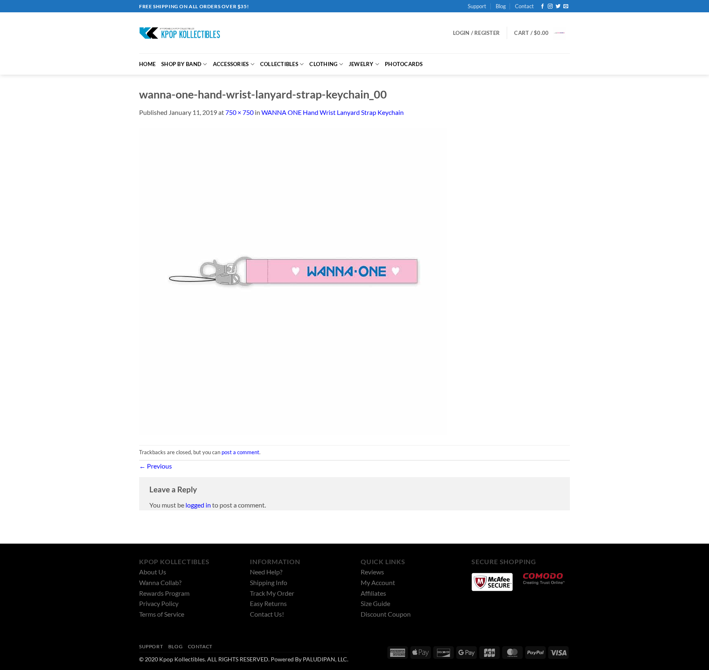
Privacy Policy (158, 603)
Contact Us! (267, 614)
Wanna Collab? (160, 582)
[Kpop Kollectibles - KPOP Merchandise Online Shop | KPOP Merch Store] (180, 33)
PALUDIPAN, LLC (325, 659)
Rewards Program (164, 593)
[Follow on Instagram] (550, 6)
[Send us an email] (565, 6)
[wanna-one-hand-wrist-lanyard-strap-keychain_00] (293, 280)
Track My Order (272, 593)
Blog (501, 6)
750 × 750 (239, 112)
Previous (155, 466)
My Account (378, 582)
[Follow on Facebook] (542, 6)
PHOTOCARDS (404, 64)
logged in (198, 505)
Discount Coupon (386, 614)
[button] (540, 33)
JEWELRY (361, 64)
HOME (147, 64)
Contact (524, 6)
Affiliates (373, 593)
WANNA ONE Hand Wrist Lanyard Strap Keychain (332, 112)
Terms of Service (161, 614)
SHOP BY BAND (181, 64)
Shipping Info (268, 582)
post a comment (240, 452)
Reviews (372, 572)
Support (477, 6)
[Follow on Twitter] (558, 6)
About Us (152, 572)
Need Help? (266, 572)
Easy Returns (268, 603)
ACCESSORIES (231, 64)
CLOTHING (323, 64)
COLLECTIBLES (279, 64)
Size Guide (375, 603)
